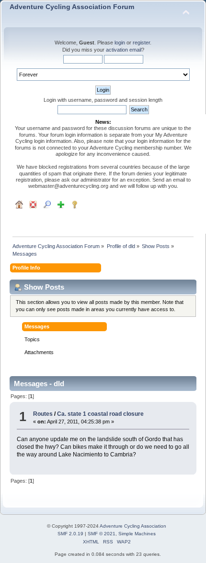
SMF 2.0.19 (70, 533)
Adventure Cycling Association (133, 526)
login (119, 42)
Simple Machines (137, 533)
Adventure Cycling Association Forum (72, 7)
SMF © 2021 (101, 533)
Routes (43, 414)
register (141, 42)
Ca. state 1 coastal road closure (100, 414)
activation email (123, 50)
